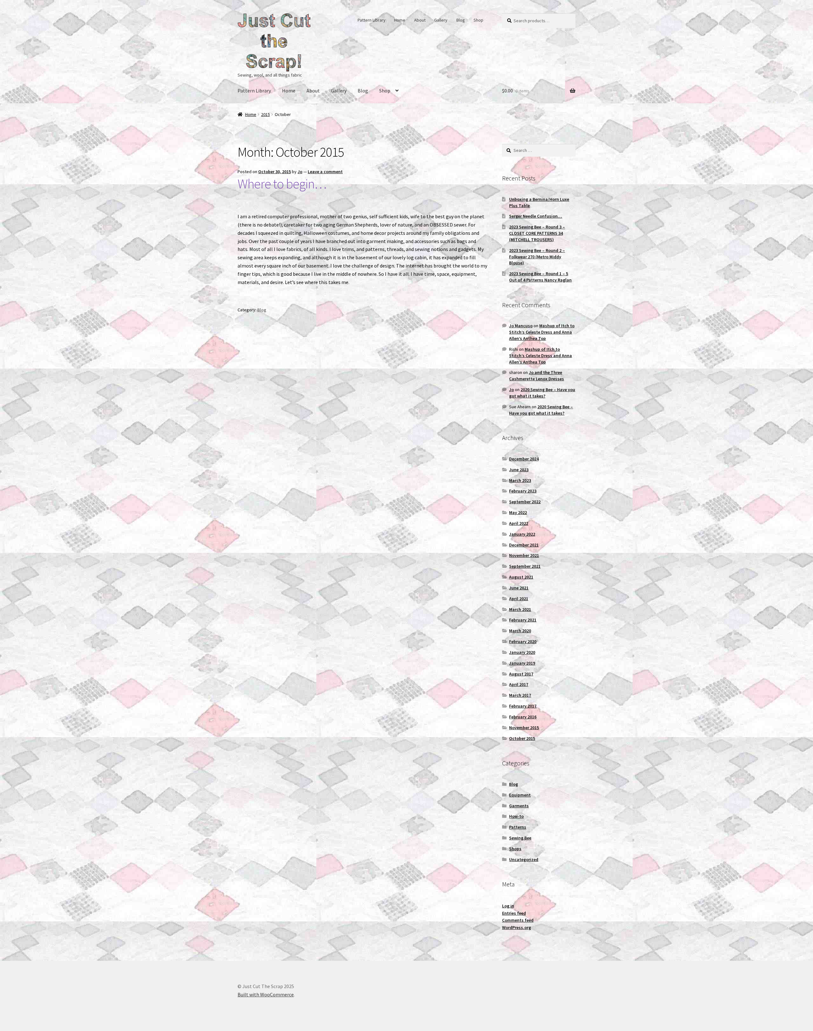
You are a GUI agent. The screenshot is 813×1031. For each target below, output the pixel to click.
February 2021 (522, 620)
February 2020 (522, 641)
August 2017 (521, 674)
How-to (516, 816)
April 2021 (518, 598)
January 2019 (522, 663)
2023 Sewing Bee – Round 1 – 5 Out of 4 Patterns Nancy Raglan (540, 277)
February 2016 (522, 717)
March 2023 (520, 480)
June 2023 (518, 469)
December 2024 (524, 459)
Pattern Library (372, 20)
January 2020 (522, 652)
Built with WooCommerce (266, 994)
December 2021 (524, 545)
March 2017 (520, 695)
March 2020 (520, 631)
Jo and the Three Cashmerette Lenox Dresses (536, 376)
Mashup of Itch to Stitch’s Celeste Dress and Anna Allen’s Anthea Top (541, 332)
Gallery (440, 20)
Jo (300, 171)
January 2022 (522, 534)
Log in (508, 906)
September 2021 (525, 566)
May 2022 (518, 512)
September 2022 (525, 502)
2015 (265, 114)
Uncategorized (523, 859)
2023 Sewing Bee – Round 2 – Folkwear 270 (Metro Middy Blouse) (537, 257)
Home (399, 20)
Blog (460, 20)
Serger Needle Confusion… (535, 216)
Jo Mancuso (521, 326)
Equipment (520, 795)
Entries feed (514, 913)
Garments (519, 806)
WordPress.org (516, 927)
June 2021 (518, 588)
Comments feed (518, 920)
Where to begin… (282, 183)
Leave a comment (325, 171)
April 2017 (518, 684)
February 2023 (522, 491)
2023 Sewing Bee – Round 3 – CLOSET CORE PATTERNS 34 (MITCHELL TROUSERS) (537, 233)
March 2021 (520, 609)
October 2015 (522, 738)
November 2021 (524, 555)
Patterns (517, 827)
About (420, 20)
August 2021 (521, 577)
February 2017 (522, 706)
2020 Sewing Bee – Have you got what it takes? (542, 393)
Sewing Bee (520, 838)
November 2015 (524, 727)
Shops (515, 848)
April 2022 (518, 523)
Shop (478, 20)
